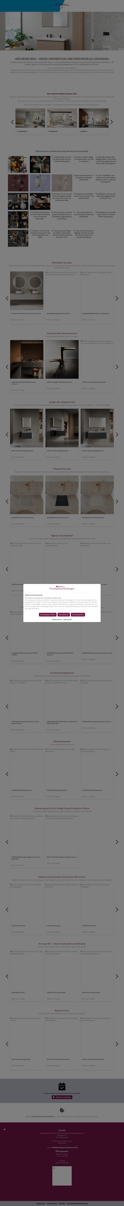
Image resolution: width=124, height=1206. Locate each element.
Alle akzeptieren (78, 615)
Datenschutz (57, 619)
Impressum (67, 619)
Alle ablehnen (64, 615)
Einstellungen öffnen (47, 615)
